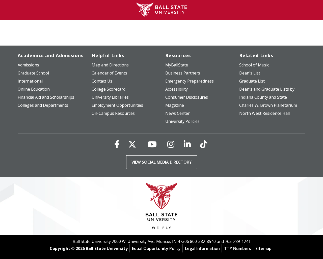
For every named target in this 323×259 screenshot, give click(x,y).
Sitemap (263, 248)
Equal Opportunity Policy (156, 248)
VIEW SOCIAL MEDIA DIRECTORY (161, 162)
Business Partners (182, 73)
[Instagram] (170, 144)
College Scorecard (108, 89)
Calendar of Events (109, 73)
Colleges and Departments (43, 105)
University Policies (182, 121)
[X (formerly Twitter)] (132, 144)
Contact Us (102, 81)
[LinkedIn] (187, 144)
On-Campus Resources (113, 113)
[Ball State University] (161, 207)
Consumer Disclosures (186, 97)
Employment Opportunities (117, 105)
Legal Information (202, 248)
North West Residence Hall (264, 113)
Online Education (34, 89)
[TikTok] (203, 144)
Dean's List (249, 73)
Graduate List (252, 81)
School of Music (254, 65)
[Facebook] (116, 144)
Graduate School (33, 73)
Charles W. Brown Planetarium (268, 105)
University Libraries (110, 97)
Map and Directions (110, 65)
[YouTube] (152, 144)
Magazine (174, 105)
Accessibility (176, 89)
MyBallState (176, 65)
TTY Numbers (237, 248)
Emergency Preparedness (189, 81)
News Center (177, 113)
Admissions (28, 65)
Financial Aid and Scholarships (46, 97)
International (30, 81)
